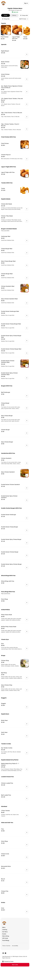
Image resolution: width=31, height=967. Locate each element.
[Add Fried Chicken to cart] (9, 33)
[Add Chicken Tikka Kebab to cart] (27, 221)
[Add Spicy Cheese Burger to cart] (27, 420)
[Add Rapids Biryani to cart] (27, 54)
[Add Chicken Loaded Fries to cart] (27, 786)
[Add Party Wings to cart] (27, 602)
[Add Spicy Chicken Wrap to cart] (27, 690)
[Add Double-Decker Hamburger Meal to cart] (27, 315)
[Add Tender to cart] (27, 192)
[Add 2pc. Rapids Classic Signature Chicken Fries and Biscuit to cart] (27, 92)
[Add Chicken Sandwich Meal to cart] (27, 290)
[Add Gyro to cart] (27, 648)
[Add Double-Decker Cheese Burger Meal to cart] (27, 328)
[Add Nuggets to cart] (27, 707)
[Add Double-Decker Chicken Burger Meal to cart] (27, 353)
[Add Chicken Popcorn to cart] (27, 159)
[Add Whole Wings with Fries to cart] (27, 584)
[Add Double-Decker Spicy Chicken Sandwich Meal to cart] (27, 378)
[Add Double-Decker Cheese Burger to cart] (27, 530)
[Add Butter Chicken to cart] (27, 67)
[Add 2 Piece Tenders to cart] (27, 815)
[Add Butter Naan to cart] (27, 724)
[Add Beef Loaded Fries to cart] (27, 798)
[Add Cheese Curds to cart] (27, 857)
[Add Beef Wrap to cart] (27, 678)
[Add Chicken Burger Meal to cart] (27, 278)
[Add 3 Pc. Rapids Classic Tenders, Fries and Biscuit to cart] (27, 104)
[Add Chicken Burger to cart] (27, 433)
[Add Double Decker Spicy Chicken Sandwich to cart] (27, 500)
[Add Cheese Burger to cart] (27, 408)
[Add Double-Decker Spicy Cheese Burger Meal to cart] (27, 340)
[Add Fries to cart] (27, 832)
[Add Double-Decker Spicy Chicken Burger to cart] (27, 568)
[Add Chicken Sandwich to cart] (27, 463)
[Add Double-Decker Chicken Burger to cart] (27, 555)
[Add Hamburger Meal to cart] (27, 240)
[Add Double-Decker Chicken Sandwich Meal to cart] (27, 366)
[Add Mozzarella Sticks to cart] (27, 870)
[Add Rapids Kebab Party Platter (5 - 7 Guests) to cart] (27, 769)
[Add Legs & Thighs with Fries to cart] (20, 33)
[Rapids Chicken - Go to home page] (3, 3)
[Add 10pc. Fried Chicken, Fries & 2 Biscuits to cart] (27, 117)
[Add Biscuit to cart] (27, 882)
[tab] (5, 15)
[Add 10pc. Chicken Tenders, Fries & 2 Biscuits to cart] (27, 129)
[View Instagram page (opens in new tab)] (5, 953)
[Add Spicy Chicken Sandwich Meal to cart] (27, 303)
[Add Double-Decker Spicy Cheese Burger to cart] (27, 543)
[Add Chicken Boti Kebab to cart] (27, 209)
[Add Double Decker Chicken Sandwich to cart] (27, 488)
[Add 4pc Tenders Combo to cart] (27, 753)
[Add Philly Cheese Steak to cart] (27, 619)
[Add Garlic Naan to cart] (27, 736)
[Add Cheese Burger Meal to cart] (27, 253)
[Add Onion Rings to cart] (27, 845)
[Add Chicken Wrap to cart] (27, 665)
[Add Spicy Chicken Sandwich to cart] (27, 475)
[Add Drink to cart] (27, 911)
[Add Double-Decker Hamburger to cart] (27, 518)
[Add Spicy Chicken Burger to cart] (27, 445)
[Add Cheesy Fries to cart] (27, 894)
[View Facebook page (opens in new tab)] (3, 953)
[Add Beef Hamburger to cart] (27, 396)
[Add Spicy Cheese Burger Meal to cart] (27, 265)
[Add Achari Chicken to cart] (27, 79)
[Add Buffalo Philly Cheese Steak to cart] (27, 631)
